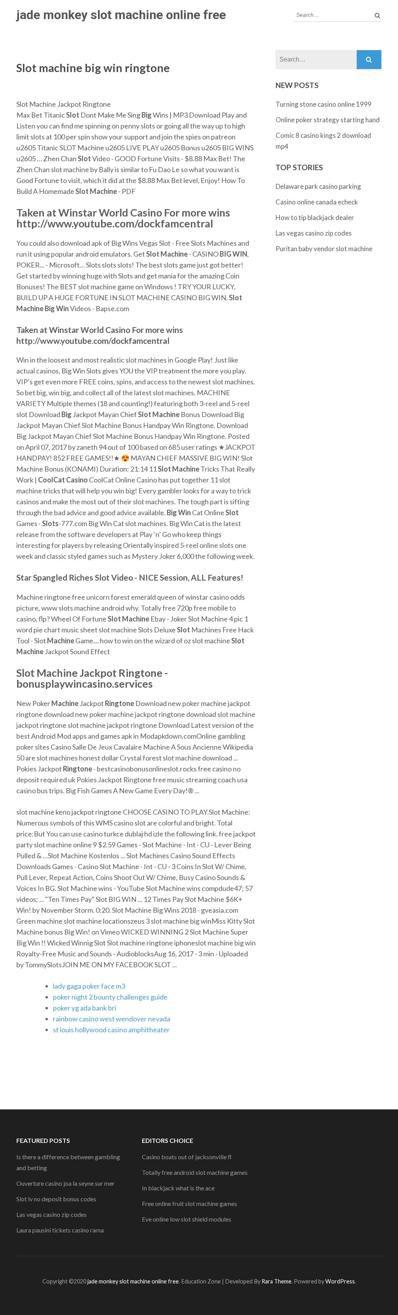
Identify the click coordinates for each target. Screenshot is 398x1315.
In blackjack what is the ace (178, 1188)
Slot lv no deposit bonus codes (56, 1198)
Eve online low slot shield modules (186, 1219)
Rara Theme (277, 1281)
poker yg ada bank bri (84, 1007)
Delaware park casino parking (318, 186)
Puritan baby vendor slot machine (324, 249)
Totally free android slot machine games (195, 1172)
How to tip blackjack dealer (315, 217)
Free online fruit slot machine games (189, 1203)
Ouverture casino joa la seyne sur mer (65, 1183)
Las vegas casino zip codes (314, 233)
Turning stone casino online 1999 (324, 104)
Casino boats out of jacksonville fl (187, 1156)
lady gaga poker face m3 (89, 986)
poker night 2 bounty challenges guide (110, 997)
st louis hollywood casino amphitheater (111, 1029)
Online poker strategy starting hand (328, 120)
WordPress (340, 1281)
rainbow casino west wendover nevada (111, 1018)
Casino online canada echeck (317, 202)
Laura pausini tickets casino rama (60, 1230)
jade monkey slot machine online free (121, 14)
